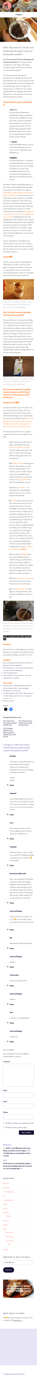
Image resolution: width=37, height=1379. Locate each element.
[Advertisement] (18, 1347)
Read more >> (18, 1320)
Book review (6, 1183)
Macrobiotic (6, 1221)
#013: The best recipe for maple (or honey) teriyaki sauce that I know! (25, 723)
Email (5, 1101)
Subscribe (8, 1270)
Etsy (4, 1196)
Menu (20, 15)
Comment (6, 1061)
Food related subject (8, 1200)
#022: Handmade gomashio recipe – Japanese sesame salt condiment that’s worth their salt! (9, 732)
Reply (12, 785)
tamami (13, 793)
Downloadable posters (8, 1192)
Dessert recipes (9, 1232)
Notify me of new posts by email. (16, 1127)
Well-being (5, 1249)
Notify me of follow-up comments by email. (20, 1123)
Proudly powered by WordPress (14, 1374)
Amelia (13, 756)
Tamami (13, 847)
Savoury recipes (9, 1241)
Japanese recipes (10, 1236)
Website (5, 1112)
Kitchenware (6, 1212)
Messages (5, 1225)
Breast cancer (6, 1187)
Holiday (5, 1204)
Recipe (4, 1229)
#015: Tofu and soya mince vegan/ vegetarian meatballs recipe (10, 723)
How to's (5, 1208)
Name (5, 1090)
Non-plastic (8, 1216)
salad (9, 1244)
